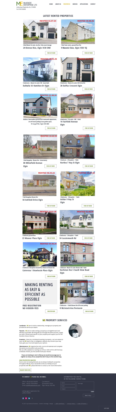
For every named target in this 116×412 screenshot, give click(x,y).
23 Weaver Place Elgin (32, 238)
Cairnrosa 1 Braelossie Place (35, 270)
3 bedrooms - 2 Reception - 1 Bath (68, 235)
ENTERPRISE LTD (30, 5)
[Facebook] (23, 398)
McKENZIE (27, 3)
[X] (32, 398)
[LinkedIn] (29, 398)
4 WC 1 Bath (77, 119)
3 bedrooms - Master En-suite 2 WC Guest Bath (36, 83)
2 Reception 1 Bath (73, 197)
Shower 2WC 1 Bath (80, 268)
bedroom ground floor (29, 235)
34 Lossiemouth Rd (67, 238)
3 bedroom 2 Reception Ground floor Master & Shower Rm (39, 268)
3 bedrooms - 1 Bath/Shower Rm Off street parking (74, 305)
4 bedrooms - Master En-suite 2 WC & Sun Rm (72, 83)
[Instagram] (26, 398)
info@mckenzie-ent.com (33, 385)
